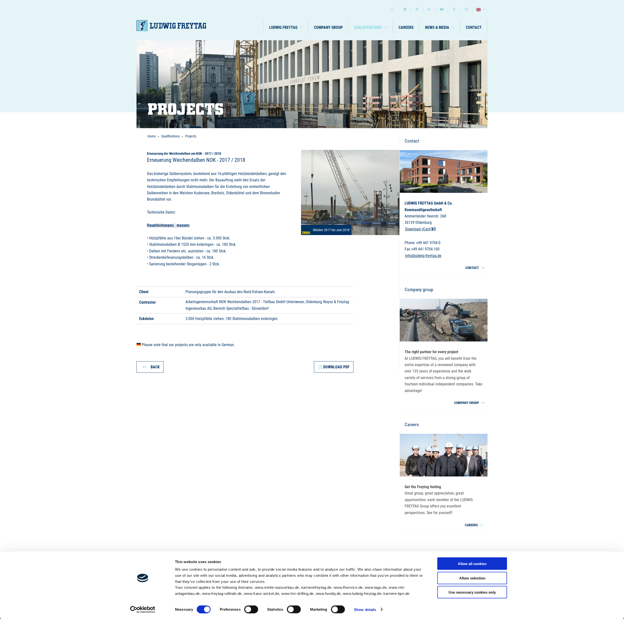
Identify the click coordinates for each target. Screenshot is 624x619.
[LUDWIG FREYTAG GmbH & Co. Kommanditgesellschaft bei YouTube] (442, 9)
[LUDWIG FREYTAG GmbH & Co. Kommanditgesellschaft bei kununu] (429, 9)
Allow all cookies (472, 564)
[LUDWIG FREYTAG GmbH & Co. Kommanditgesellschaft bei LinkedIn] (405, 9)
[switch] (251, 609)
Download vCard (417, 229)
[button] (285, 27)
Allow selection (472, 578)
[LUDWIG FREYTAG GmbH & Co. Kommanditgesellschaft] (171, 25)
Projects (190, 136)
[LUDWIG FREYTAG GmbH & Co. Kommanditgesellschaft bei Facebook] (454, 9)
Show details (365, 609)
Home (151, 136)
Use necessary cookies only (472, 592)
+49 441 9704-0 (428, 242)
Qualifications (170, 136)
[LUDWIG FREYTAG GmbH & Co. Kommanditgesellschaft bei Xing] (417, 9)
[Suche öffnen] (392, 9)
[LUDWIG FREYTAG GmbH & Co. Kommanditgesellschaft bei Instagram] (466, 9)
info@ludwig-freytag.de (423, 255)
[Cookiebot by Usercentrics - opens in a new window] (142, 609)
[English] (481, 9)
